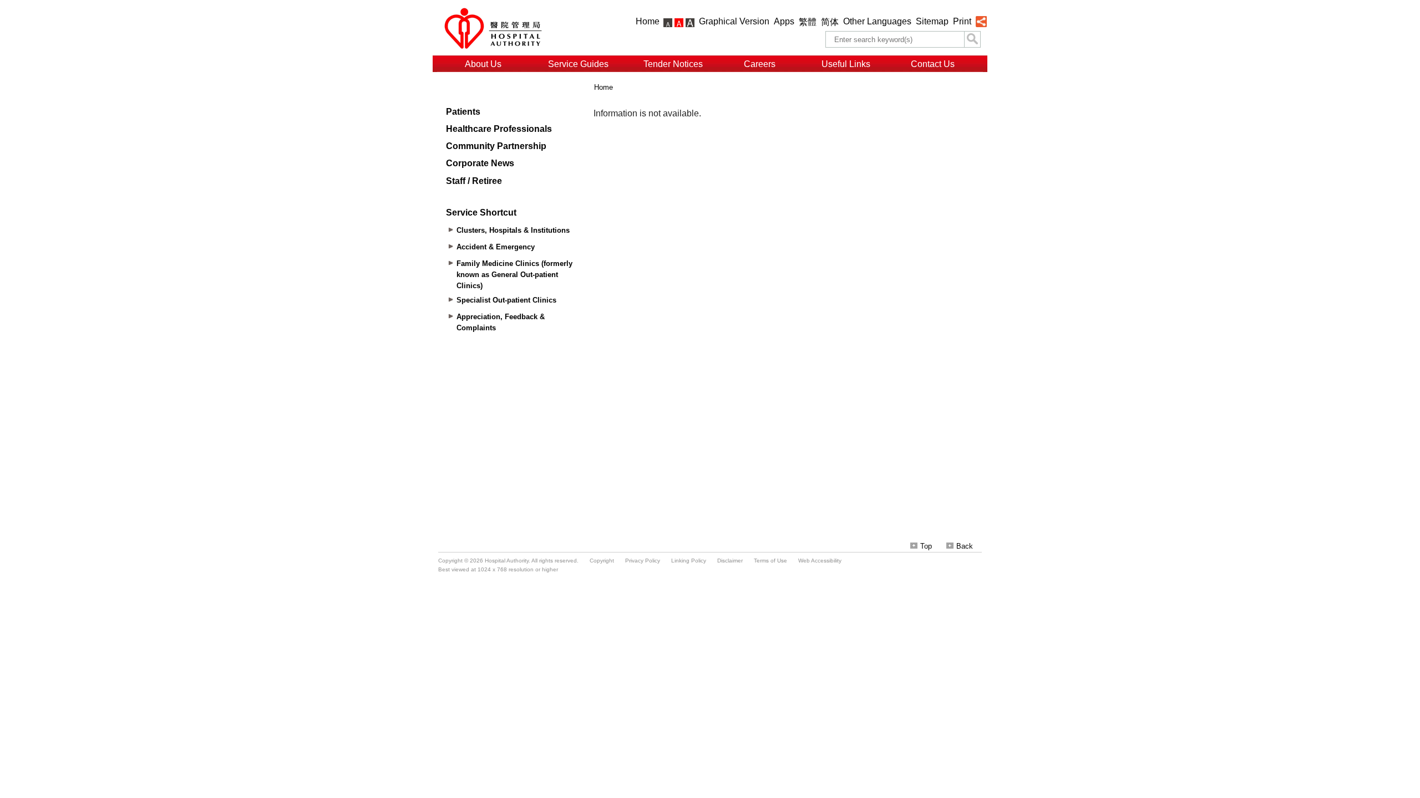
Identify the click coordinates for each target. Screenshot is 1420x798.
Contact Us (933, 64)
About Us (483, 64)
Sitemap (932, 21)
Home (648, 21)
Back (964, 546)
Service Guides (578, 64)
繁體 (807, 22)
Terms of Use (770, 560)
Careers (759, 64)
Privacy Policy (642, 560)
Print (962, 21)
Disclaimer (730, 560)
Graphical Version (734, 21)
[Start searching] (972, 39)
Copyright (602, 560)
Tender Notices (673, 64)
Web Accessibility (819, 560)
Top (926, 546)
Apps (784, 21)
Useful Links (845, 64)
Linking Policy (688, 560)
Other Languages (877, 21)
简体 (830, 22)
